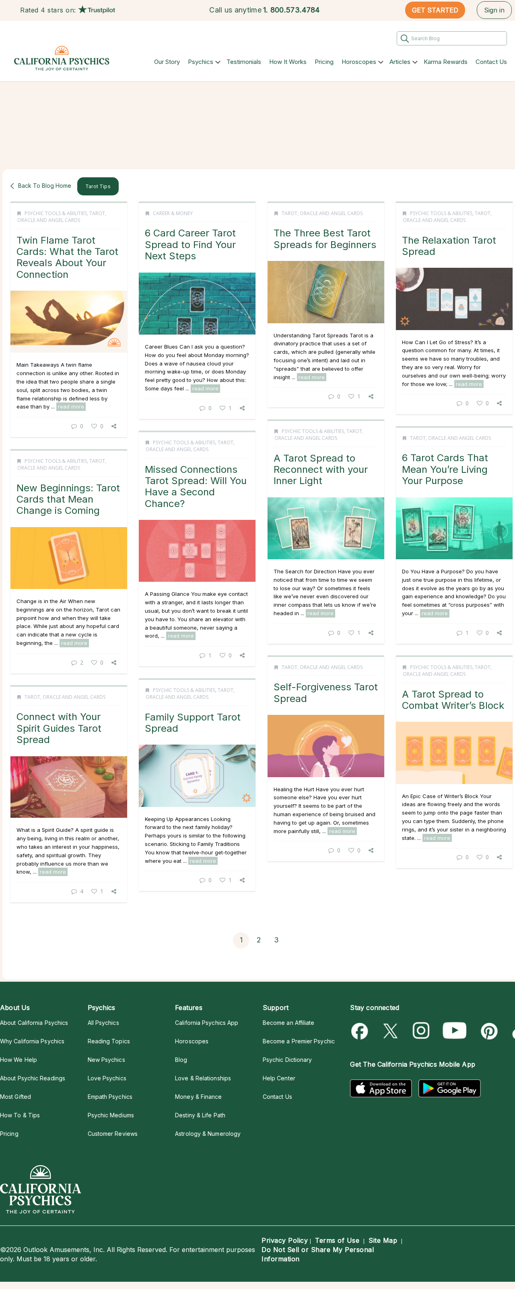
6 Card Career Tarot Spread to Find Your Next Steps (190, 244)
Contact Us (491, 62)
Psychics (200, 62)
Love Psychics (107, 1078)
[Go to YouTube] (455, 1031)
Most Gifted (15, 1096)
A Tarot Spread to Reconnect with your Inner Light (321, 469)
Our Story (167, 62)
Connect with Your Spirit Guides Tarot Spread (58, 728)
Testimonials (244, 62)
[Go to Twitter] (391, 1031)
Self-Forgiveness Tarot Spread (326, 692)
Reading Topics (109, 1041)
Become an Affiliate (289, 1022)
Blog (181, 1059)
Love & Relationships (203, 1078)
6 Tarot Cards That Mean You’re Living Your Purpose (445, 469)
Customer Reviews (113, 1133)
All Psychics (103, 1022)
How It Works (288, 62)
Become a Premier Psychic (299, 1041)
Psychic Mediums (111, 1115)
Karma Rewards (446, 62)
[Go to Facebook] (361, 1031)
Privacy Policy (285, 1240)
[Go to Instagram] (421, 1031)
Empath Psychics (110, 1096)
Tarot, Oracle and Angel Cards (61, 217)
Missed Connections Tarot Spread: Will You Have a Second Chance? (196, 486)
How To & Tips (20, 1115)
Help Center (279, 1078)
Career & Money (173, 213)
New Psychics (106, 1059)
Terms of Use (337, 1240)
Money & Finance (198, 1096)
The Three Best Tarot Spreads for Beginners (325, 238)
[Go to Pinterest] (488, 1031)
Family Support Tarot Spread (193, 722)
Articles (399, 62)
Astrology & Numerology (208, 1133)
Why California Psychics (32, 1041)
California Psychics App (206, 1022)
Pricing (324, 62)
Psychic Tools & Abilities (56, 213)
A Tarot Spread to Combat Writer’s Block (453, 699)
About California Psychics (34, 1022)
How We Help (18, 1059)
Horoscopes (359, 62)
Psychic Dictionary (287, 1059)
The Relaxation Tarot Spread (449, 245)
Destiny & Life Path (200, 1115)
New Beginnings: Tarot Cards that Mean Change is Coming (68, 499)
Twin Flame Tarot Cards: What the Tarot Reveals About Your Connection (67, 257)
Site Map (383, 1240)
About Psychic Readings (32, 1078)
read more (71, 406)
